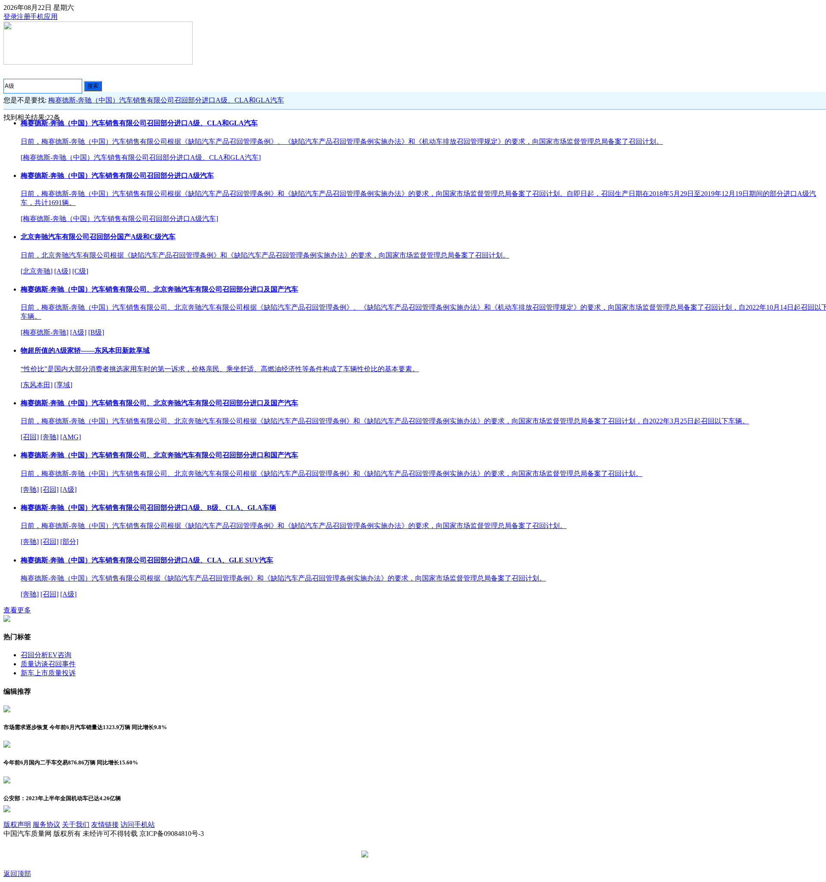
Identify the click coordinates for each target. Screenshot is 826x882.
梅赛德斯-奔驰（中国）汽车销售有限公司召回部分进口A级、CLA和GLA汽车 (166, 100)
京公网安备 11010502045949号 (416, 854)
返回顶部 (17, 873)
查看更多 (17, 610)
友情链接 (105, 824)
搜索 (93, 86)
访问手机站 (137, 824)
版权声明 (17, 824)
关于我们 (75, 824)
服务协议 (46, 824)
